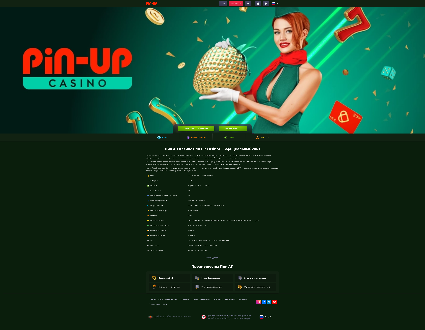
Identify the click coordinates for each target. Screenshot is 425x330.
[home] (151, 3)
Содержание (154, 304)
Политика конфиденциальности (163, 299)
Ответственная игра (201, 299)
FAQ (165, 304)
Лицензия (242, 299)
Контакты (185, 299)
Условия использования (224, 299)
